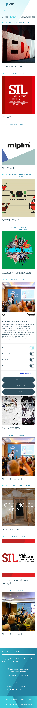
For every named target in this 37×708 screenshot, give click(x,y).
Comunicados (27, 16)
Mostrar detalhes (25, 374)
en (2, 5)
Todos (5, 16)
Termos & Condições (11, 704)
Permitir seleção (18, 385)
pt (2, 3)
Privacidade (28, 704)
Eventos (14, 16)
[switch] (32, 353)
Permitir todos (18, 379)
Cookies (21, 704)
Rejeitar (19, 392)
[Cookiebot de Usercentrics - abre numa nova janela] (26, 314)
